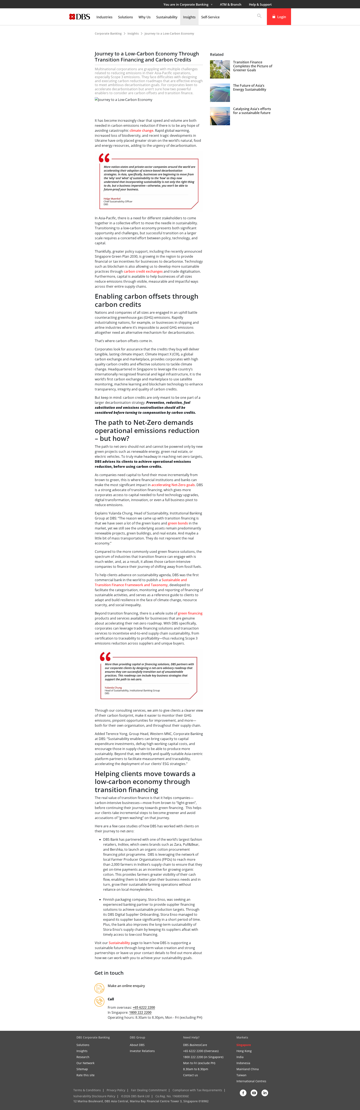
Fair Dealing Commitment (149, 1090)
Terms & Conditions (87, 1090)
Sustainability (120, 943)
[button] (257, 17)
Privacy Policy (116, 1090)
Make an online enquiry (127, 985)
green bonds (178, 523)
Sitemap (82, 1069)
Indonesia (243, 1063)
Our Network (85, 1063)
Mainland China (247, 1069)
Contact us (190, 1075)
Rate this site (85, 1075)
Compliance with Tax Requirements (197, 1090)
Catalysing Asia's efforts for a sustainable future (252, 111)
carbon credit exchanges (143, 271)
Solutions (82, 1045)
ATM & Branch (230, 4)
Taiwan (241, 1075)
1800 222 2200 (140, 1012)
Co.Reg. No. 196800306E (172, 1096)
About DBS (137, 1045)
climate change (141, 130)
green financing (190, 613)
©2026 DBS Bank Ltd (135, 1096)
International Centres (251, 1081)
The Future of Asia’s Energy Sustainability (249, 88)
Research (82, 1057)
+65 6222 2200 (144, 1007)
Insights (134, 33)
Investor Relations (142, 1051)
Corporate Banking (108, 33)
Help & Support (260, 4)
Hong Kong (244, 1051)
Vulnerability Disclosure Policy (94, 1096)
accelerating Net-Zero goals (173, 485)
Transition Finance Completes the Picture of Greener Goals (252, 66)
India (240, 1057)
